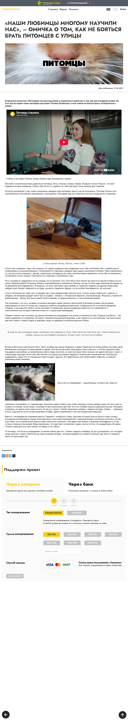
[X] (13, 455)
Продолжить (15, 576)
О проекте (53, 9)
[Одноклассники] (6, 455)
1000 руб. (51, 542)
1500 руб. (72, 542)
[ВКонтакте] (3, 455)
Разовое (77, 512)
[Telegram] (10, 455)
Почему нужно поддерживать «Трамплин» (100, 562)
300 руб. (92, 534)
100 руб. (51, 534)
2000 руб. (93, 542)
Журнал (63, 9)
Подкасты (73, 9)
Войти (123, 9)
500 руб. (113, 534)
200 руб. (72, 534)
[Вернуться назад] (6, 715)
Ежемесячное (53, 512)
